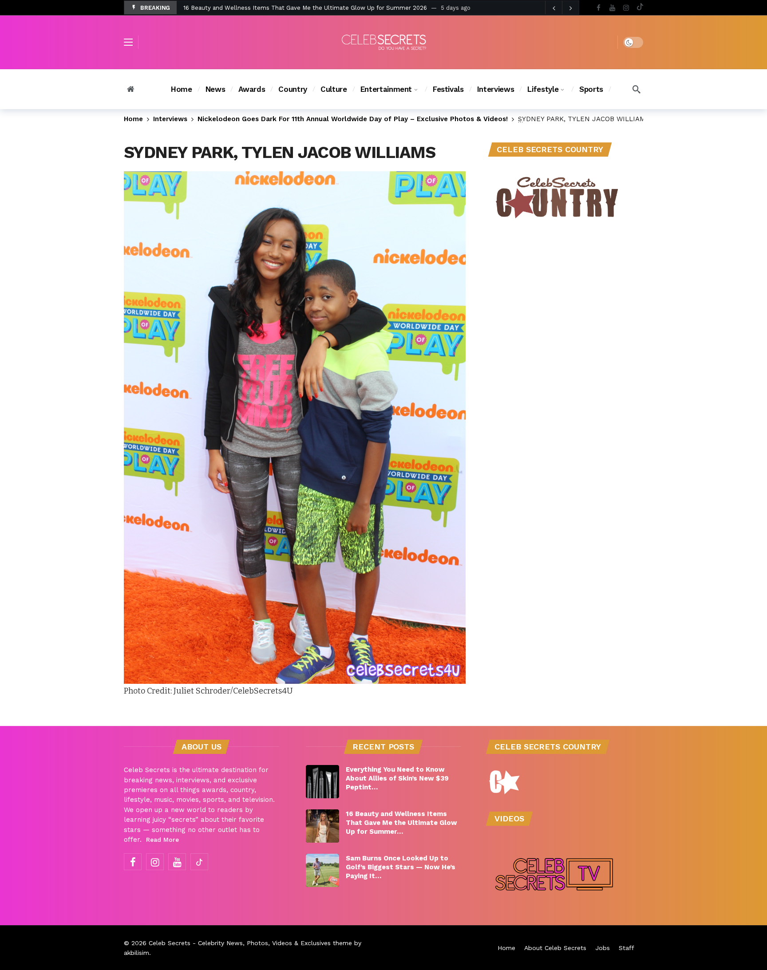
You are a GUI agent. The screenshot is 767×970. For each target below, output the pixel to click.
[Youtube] (612, 7)
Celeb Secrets (169, 942)
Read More (162, 839)
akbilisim (136, 952)
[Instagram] (626, 7)
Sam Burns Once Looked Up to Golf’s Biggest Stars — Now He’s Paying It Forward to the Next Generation (333, 7)
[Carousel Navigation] (562, 8)
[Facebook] (598, 7)
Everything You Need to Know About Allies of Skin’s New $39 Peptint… (397, 778)
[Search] (636, 89)
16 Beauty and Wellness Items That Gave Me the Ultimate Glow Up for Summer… (401, 823)
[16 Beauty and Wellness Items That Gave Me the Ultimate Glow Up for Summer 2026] (322, 826)
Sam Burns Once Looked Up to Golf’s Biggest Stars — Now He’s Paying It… (400, 867)
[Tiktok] (639, 7)
